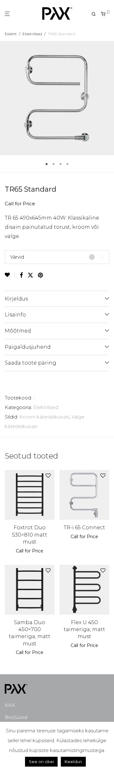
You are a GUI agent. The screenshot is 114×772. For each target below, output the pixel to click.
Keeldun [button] (73, 761)
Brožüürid (16, 717)
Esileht (11, 33)
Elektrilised (32, 33)
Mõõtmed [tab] (18, 331)
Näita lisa (41, 551)
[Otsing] (93, 14)
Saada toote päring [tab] (30, 363)
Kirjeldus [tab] (16, 299)
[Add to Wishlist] (10, 275)
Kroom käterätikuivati (44, 417)
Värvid (17, 257)
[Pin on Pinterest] (41, 275)
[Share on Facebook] (21, 275)
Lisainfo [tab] (15, 315)
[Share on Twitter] (30, 275)
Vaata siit (18, 551)
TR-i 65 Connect (84, 528)
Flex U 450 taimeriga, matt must (84, 629)
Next (108, 98)
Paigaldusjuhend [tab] (28, 347)
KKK (10, 705)
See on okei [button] (41, 761)
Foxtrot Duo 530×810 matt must (29, 535)
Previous (6, 98)
